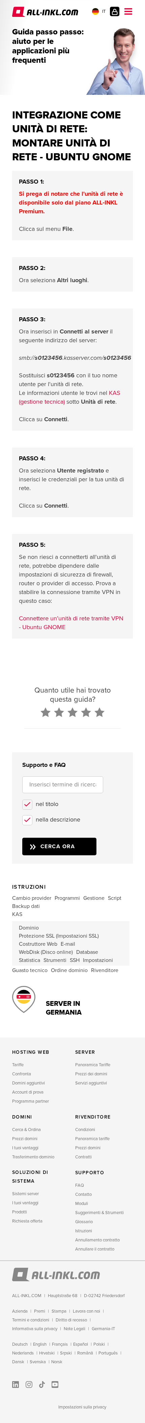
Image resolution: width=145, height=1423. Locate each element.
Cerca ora (57, 846)
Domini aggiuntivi (28, 1083)
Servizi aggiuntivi (91, 1083)
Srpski (66, 1353)
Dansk (18, 1362)
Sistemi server (25, 1194)
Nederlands (23, 1353)
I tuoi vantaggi (25, 1148)
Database (87, 952)
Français (60, 1344)
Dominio (29, 927)
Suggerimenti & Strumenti (99, 1212)
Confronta (21, 1074)
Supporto (89, 1173)
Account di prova (28, 1092)
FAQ (79, 1185)
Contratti (83, 1157)
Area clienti (114, 11)
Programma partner (30, 1101)
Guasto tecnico (30, 970)
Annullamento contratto (97, 1240)
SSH (75, 960)
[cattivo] (45, 712)
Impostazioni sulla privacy (82, 1407)
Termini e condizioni (30, 1320)
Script (114, 898)
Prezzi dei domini (91, 1074)
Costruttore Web (38, 944)
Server (85, 1052)
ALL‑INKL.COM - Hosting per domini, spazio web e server (46, 12)
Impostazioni (98, 960)
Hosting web (30, 1052)
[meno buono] (59, 712)
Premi (39, 1311)
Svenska (38, 1362)
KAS (17, 914)
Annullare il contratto (94, 1249)
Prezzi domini (24, 1139)
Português (108, 1353)
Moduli (81, 1203)
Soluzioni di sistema (30, 1177)
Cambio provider (31, 898)
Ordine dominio (69, 970)
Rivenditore (104, 970)
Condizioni (85, 1129)
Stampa (59, 1311)
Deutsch (20, 1344)
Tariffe (18, 1065)
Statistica (29, 960)
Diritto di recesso (71, 1320)
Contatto (83, 1194)
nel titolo (47, 804)
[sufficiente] (72, 712)
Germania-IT (103, 1329)
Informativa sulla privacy (34, 1329)
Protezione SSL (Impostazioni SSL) (59, 936)
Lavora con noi (86, 1311)
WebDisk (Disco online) (46, 952)
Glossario (84, 1222)
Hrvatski (47, 1353)
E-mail (68, 944)
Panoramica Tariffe (92, 1065)
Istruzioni (83, 1231)
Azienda (20, 1311)
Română (85, 1353)
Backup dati (26, 906)
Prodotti (19, 1212)
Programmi (67, 898)
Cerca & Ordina (26, 1129)
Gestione (94, 898)
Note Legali (74, 1329)
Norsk (56, 1362)
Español (80, 1344)
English (40, 1344)
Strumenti (55, 960)
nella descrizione (58, 819)
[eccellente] (99, 712)
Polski (99, 1344)
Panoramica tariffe (92, 1139)
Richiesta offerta (27, 1221)
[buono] (86, 712)
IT (104, 11)
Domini (22, 1117)
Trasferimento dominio (33, 1157)
